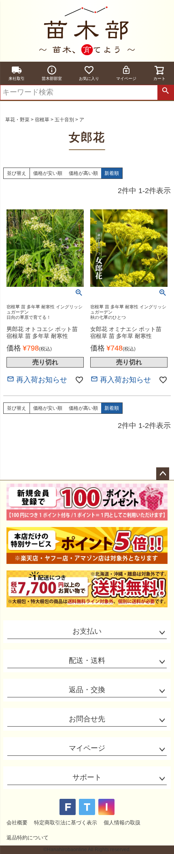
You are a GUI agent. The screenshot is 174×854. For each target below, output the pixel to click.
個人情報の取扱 (122, 823)
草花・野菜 (17, 120)
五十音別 (64, 120)
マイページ (126, 78)
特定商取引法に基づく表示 (65, 823)
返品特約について (27, 838)
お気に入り (89, 78)
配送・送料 (87, 660)
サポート (87, 777)
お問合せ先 (87, 719)
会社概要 (17, 823)
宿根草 (42, 120)
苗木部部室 (52, 78)
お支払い (87, 631)
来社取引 (16, 78)
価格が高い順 (83, 173)
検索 (165, 92)
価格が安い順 (47, 173)
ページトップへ (162, 473)
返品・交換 (87, 690)
